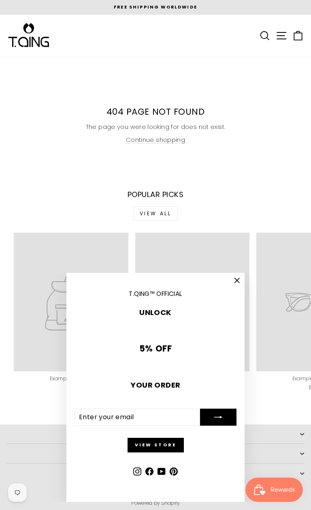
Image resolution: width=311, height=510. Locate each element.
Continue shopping (155, 140)
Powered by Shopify (155, 502)
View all (156, 213)
